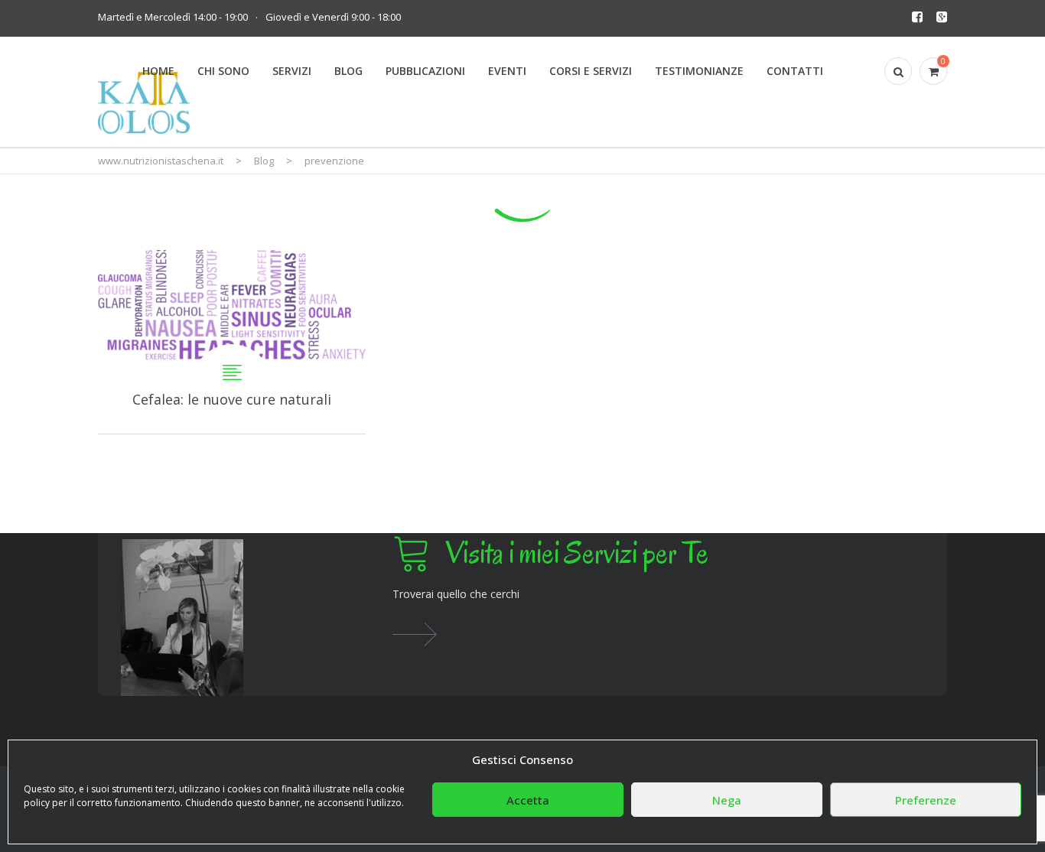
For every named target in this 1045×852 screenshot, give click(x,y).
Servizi (291, 70)
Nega (726, 800)
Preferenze (925, 800)
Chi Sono (223, 70)
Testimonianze (699, 70)
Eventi (507, 70)
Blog (348, 70)
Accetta (527, 800)
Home (158, 70)
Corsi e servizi (590, 70)
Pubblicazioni (425, 70)
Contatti (795, 70)
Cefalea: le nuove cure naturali (232, 342)
